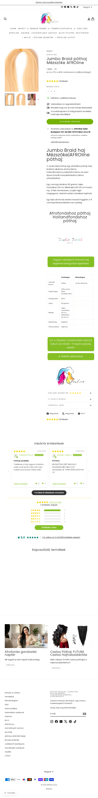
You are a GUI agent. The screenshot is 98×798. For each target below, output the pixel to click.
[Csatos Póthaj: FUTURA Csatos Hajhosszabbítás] (71, 636)
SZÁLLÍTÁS (82, 28)
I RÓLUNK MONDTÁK (43, 37)
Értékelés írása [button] (49, 527)
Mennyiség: (53, 87)
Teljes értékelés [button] (20, 483)
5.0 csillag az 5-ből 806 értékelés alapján (61, 537)
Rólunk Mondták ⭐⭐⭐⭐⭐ (65, 393)
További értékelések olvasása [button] (49, 492)
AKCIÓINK (8, 732)
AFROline (14, 33)
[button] (53, 81)
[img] (19, 451)
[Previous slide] (9, 471)
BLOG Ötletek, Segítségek (74, 33)
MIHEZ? (22, 28)
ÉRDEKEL (11, 665)
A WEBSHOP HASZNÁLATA (14, 744)
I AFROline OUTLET (65, 37)
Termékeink (9, 697)
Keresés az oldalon (12, 693)
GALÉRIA (25, 33)
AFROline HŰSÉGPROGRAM (15, 736)
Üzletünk (8, 716)
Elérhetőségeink (11, 701)
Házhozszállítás (11, 708)
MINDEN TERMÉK (39, 28)
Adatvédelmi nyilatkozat (14, 712)
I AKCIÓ (27, 37)
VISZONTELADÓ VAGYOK (44, 33)
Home (49, 51)
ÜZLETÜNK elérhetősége (60, 142)
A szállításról (57, 399)
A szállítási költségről (82, 72)
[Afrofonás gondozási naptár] (26, 636)
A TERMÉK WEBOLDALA (71, 356)
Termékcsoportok (62, 28)
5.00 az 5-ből (55, 502)
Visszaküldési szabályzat (14, 748)
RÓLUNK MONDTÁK (12, 740)
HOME (13, 28)
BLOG (7, 720)
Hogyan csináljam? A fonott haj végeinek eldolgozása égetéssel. (71, 261)
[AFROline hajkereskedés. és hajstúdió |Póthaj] (70, 377)
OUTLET (7, 756)
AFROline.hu (9, 724)
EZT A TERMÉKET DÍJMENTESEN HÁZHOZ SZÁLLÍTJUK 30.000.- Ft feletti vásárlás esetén (71, 344)
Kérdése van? (57, 405)
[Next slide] (89, 471)
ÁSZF (7, 705)
